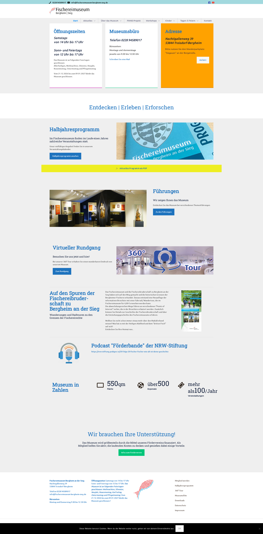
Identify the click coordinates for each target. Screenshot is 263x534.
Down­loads (180, 500)
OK (179, 528)
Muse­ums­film (181, 495)
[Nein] (259, 528)
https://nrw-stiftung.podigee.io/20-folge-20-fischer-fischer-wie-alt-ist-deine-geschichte (129, 351)
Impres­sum (180, 510)
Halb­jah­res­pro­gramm (184, 485)
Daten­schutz (180, 505)
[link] (98, 208)
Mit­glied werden (182, 480)
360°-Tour (179, 490)
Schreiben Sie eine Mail (119, 59)
